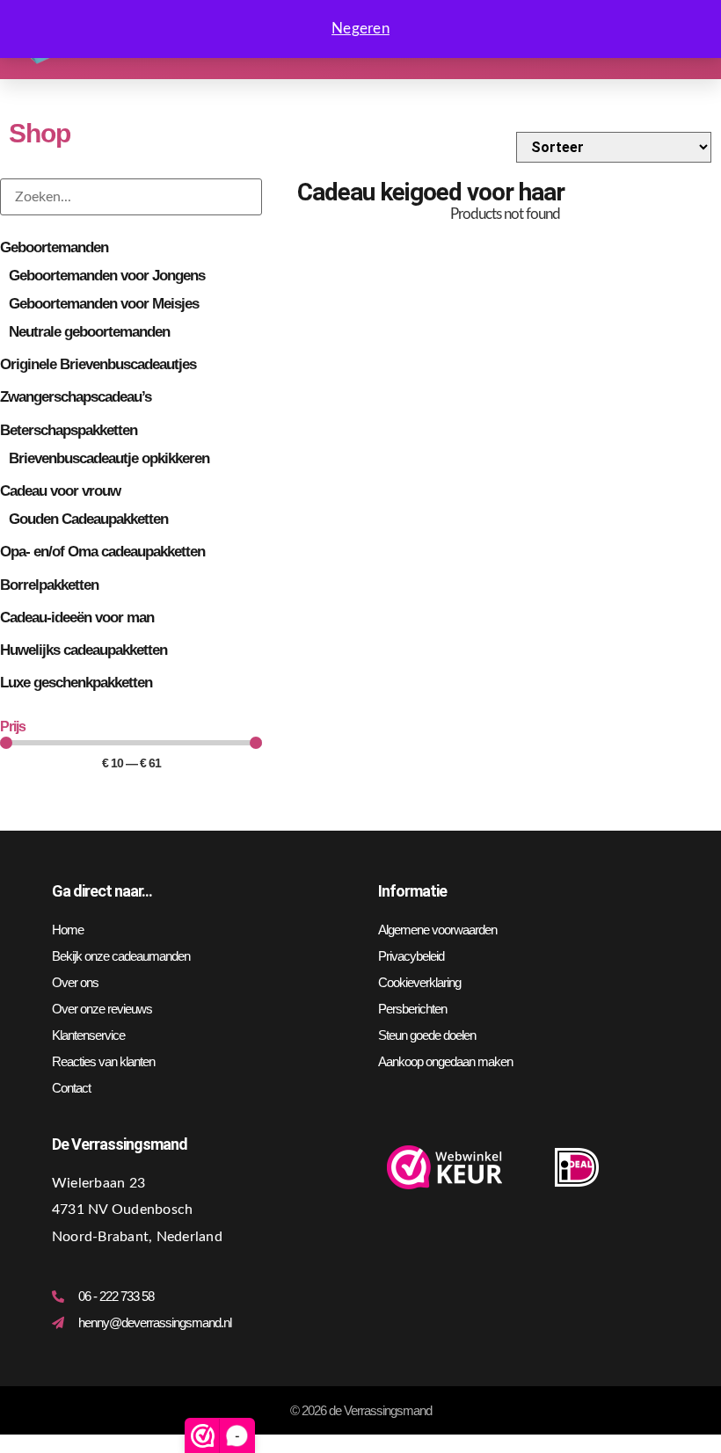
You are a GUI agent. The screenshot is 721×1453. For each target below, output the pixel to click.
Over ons (75, 982)
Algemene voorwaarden (437, 929)
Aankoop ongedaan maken (445, 1061)
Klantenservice (88, 1035)
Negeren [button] (360, 28)
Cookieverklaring (419, 982)
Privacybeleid (411, 955)
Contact (71, 1087)
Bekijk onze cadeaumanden (121, 955)
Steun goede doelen (427, 1035)
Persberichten (412, 1008)
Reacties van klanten (103, 1061)
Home (68, 929)
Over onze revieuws (102, 1008)
